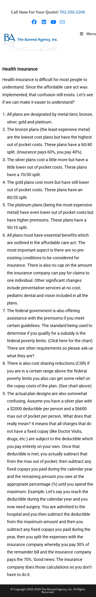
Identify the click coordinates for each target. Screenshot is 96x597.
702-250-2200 (72, 12)
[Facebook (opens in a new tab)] (36, 22)
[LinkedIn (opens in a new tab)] (45, 22)
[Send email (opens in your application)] (62, 22)
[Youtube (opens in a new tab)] (55, 22)
